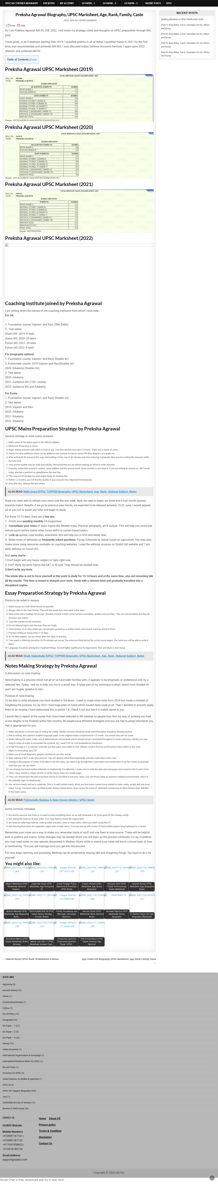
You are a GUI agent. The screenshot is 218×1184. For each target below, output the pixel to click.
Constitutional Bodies (13, 1002)
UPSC (169, 3)
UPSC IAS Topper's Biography (83, 20)
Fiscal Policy (9, 1014)
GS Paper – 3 (130, 3)
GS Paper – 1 (88, 3)
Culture (6, 1008)
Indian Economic (11, 1049)
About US (54, 1118)
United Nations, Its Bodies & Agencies (21, 1079)
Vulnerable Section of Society (17, 1102)
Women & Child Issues (13, 1108)
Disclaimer (45, 1137)
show (33, 59)
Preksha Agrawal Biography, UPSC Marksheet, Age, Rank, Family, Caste (79, 14)
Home (42, 1118)
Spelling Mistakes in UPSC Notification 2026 (182, 19)
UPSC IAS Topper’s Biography (21, 3)
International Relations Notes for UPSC (21, 1061)
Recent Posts (153, 3)
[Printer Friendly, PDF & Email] (15, 25)
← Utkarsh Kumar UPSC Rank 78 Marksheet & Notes (31, 959)
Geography (8, 1020)
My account (67, 3)
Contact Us (45, 1143)
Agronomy (7, 984)
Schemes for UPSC (12, 1073)
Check (6, 996)
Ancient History (10, 990)
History (6, 1043)
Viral (5, 1096)
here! (61, 1179)
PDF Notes (49, 3)
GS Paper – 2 (109, 3)
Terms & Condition (50, 1131)
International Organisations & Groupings (22, 1055)
